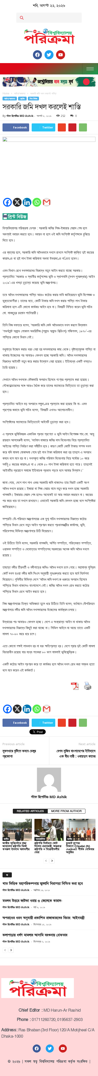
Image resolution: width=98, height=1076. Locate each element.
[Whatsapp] (36, 202)
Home (6, 93)
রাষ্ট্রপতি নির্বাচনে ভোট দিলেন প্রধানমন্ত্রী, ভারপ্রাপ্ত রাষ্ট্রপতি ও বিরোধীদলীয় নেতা (47, 847)
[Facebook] (7, 202)
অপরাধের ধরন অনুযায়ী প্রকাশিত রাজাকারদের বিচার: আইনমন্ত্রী (43, 918)
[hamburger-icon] (90, 68)
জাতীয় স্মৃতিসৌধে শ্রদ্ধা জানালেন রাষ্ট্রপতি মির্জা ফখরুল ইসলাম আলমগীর (16, 846)
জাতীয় (6, 839)
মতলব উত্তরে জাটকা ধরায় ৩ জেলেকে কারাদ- (32, 900)
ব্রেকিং (22, 98)
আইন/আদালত (9, 98)
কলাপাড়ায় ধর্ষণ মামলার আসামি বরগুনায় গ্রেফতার (35, 935)
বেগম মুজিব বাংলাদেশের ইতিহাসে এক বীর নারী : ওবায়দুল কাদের (76, 753)
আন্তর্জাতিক (40, 839)
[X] (17, 202)
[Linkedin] (27, 202)
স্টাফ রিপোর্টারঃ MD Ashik (20, 116)
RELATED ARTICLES (30, 811)
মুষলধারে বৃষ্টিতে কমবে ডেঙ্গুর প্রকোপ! (19, 753)
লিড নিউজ (33, 98)
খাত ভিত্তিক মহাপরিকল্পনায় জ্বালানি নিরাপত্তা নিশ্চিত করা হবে (43, 883)
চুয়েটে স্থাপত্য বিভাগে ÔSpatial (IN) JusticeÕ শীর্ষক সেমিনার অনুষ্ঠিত (80, 847)
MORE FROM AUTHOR (66, 811)
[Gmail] (46, 202)
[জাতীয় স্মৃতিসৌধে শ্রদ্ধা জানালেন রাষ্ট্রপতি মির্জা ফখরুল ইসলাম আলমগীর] (17, 830)
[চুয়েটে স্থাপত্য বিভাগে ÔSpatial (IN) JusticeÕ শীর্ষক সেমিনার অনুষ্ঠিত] (80, 830)
